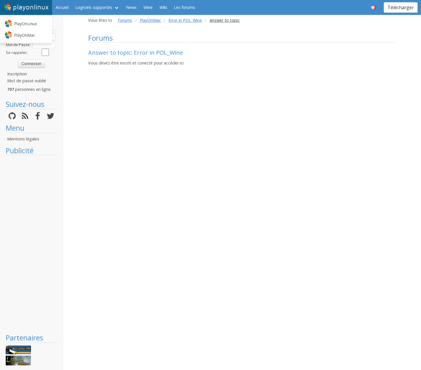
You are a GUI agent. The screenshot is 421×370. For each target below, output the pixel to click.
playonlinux (31, 7)
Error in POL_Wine (185, 20)
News (131, 7)
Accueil (62, 7)
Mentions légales (23, 139)
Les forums (184, 7)
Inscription (17, 74)
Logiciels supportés (93, 7)
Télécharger (400, 7)
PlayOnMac (24, 35)
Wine (148, 7)
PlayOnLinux (25, 23)
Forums (125, 20)
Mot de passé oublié (26, 80)
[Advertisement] (31, 244)
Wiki (163, 7)
